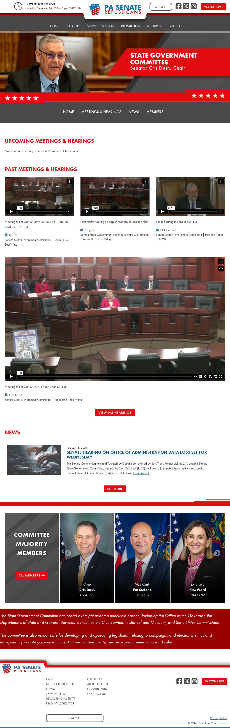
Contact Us (96, 694)
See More (115, 489)
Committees (130, 26)
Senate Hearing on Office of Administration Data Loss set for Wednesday (137, 454)
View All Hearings (114, 412)
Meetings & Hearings (101, 111)
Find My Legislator (60, 703)
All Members (30, 575)
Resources (155, 26)
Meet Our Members (60, 684)
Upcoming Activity (61, 698)
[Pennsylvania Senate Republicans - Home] (115, 11)
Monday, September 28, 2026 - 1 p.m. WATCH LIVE (54, 8)
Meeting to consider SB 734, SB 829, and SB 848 (36, 387)
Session (108, 26)
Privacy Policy (218, 718)
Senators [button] (73, 26)
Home (54, 26)
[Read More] (141, 473)
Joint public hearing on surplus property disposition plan (114, 222)
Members (154, 111)
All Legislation (98, 684)
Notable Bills (97, 689)
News (91, 26)
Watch (175, 26)
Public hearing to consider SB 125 (176, 222)
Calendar (94, 679)
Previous (68, 553)
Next (217, 553)
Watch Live (213, 7)
